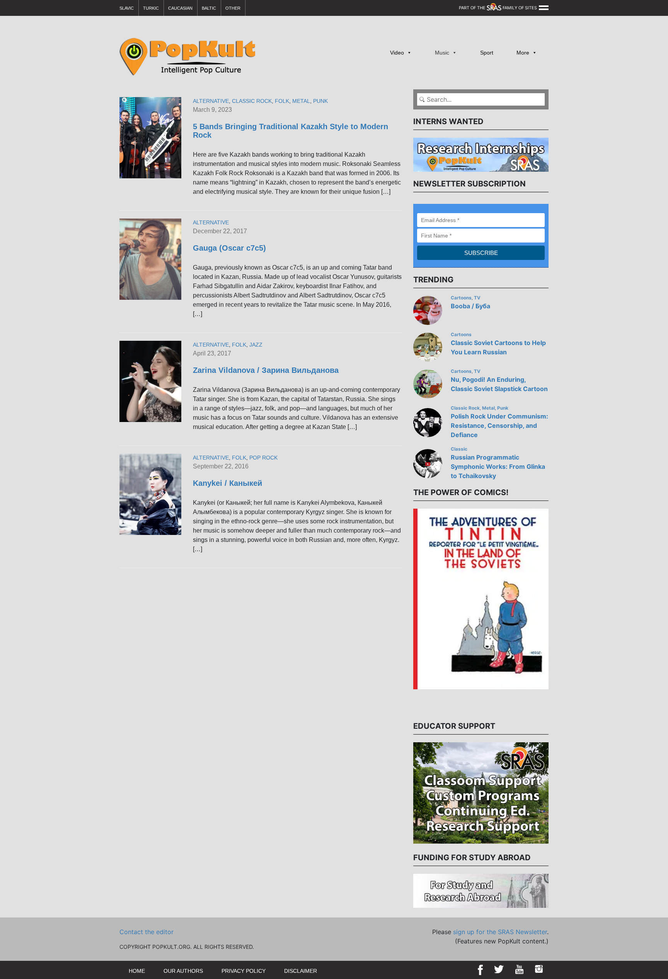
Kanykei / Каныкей (227, 483)
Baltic (209, 8)
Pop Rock (263, 457)
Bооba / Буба (470, 306)
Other (232, 8)
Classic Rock (252, 101)
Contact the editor (146, 932)
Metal (301, 101)
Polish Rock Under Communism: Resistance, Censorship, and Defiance (499, 425)
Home (137, 971)
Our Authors (183, 971)
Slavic (126, 8)
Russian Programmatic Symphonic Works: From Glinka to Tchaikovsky (498, 466)
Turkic (151, 8)
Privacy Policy (244, 971)
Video (397, 53)
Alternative (211, 101)
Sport (486, 53)
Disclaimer (300, 971)
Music (442, 53)
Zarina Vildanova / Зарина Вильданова (266, 370)
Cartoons (461, 298)
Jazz (255, 345)
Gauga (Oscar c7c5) (229, 248)
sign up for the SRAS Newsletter (500, 932)
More (522, 53)
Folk (282, 101)
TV (477, 298)
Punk (320, 101)
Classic (459, 449)
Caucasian (180, 8)
